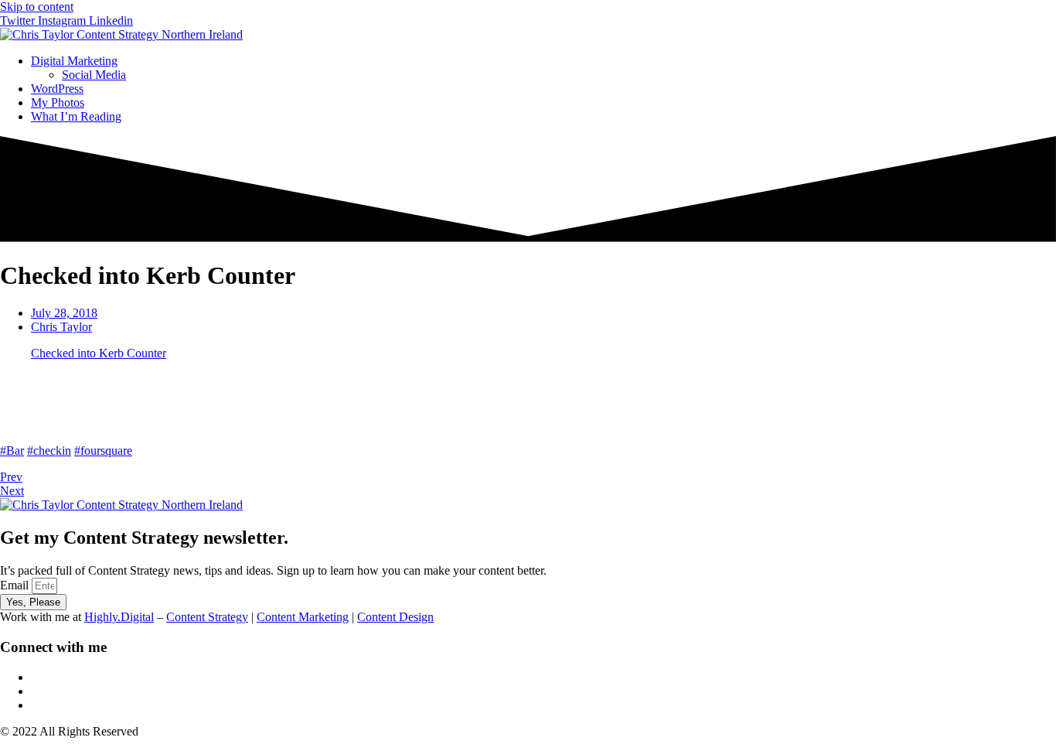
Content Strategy (207, 616)
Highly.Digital (119, 616)
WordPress (57, 88)
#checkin (49, 450)
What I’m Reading (76, 116)
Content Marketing (303, 616)
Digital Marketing (74, 60)
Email (16, 585)
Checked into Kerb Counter (98, 353)
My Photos (57, 102)
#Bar (12, 450)
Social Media (94, 74)
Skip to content (36, 6)
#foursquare (103, 450)
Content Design (395, 616)
